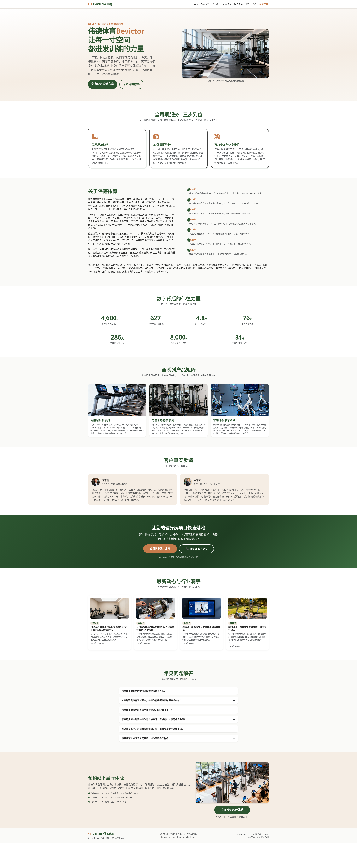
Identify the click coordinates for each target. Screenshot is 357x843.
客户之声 (238, 4)
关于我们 (216, 4)
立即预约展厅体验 (232, 810)
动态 (247, 4)
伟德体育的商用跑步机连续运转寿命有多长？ (144, 690)
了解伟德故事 (131, 84)
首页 (196, 4)
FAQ (254, 4)
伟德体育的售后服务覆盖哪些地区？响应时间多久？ (147, 709)
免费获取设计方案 (102, 84)
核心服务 (205, 4)
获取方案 (263, 4)
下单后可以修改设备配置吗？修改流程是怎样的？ (146, 738)
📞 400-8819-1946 (196, 548)
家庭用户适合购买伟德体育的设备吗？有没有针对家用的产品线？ (154, 719)
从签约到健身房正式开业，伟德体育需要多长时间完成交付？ (152, 700)
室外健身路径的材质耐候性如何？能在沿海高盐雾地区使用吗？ (153, 728)
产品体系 (227, 4)
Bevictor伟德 (102, 4)
